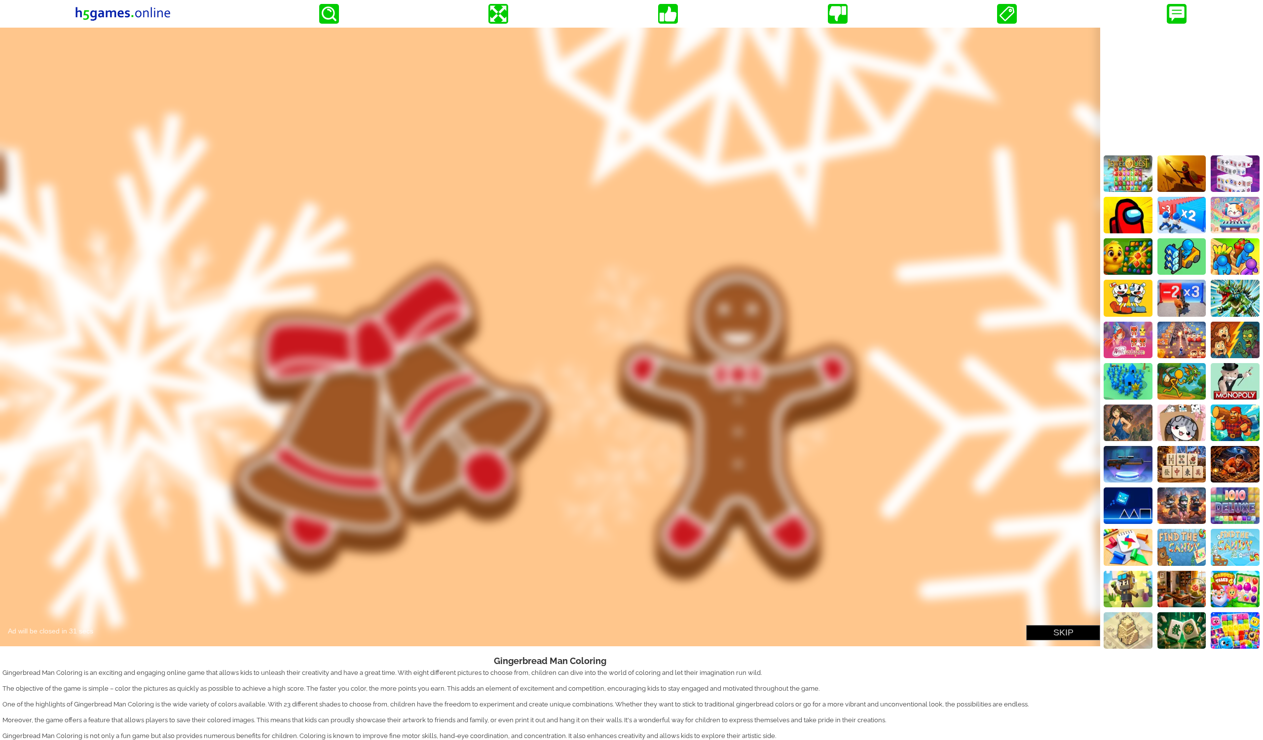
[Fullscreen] (498, 14)
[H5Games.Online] (123, 14)
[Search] (329, 14)
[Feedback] (1177, 14)
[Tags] (1007, 14)
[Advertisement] (1181, 89)
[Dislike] (838, 14)
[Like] (668, 14)
